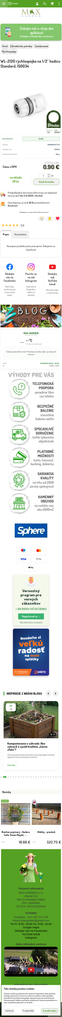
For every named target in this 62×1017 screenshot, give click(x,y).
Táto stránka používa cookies (19, 988)
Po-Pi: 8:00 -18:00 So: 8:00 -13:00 (31, 924)
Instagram (31, 937)
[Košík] (52, 3)
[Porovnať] (41, 218)
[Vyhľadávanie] (44, 3)
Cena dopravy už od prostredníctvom (29, 204)
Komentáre (20, 234)
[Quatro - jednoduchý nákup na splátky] (31, 652)
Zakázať (9, 1010)
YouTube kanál (31, 934)
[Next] (56, 693)
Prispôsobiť (28, 1010)
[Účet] (37, 3)
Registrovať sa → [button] (31, 616)
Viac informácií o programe (31, 622)
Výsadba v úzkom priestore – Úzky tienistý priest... (46, 833)
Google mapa (31, 927)
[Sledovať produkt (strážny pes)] (49, 218)
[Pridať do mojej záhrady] (57, 218)
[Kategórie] (13, 3)
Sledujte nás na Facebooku (31, 930)
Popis (6, 234)
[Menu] (4, 3)
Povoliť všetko (50, 1010)
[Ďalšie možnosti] (59, 3)
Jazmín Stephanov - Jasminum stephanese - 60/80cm (16, 835)
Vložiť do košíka (46, 181)
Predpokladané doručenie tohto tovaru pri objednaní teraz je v (32, 194)
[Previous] (48, 693)
